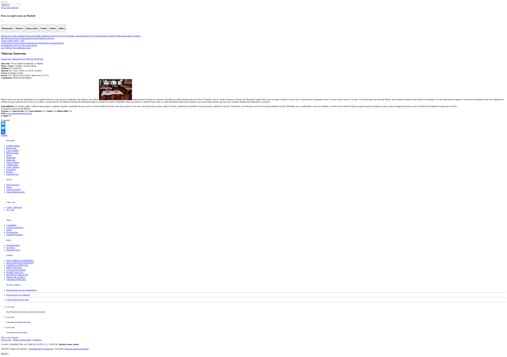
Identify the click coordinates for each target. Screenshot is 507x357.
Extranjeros (11, 169)
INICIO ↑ (5, 354)
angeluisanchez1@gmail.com (41, 349)
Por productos (12, 232)
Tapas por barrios (13, 189)
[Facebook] (253, 124)
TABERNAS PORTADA (17, 265)
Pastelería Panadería (14, 235)
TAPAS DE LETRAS (15, 277)
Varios (9, 230)
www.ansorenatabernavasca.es (19, 113)
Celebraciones (12, 165)
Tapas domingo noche (15, 192)
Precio (9, 155)
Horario (9, 172)
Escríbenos (37, 340)
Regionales (11, 158)
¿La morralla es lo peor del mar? (16, 332)
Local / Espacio (12, 167)
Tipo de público (12, 162)
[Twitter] (253, 128)
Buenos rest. (6, 59)
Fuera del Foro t (13, 185)
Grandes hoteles (13, 245)
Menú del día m (18, 59)
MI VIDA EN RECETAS (17, 275)
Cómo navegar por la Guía (17, 300)
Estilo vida (10, 160)
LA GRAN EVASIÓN (16, 270)
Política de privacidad (22, 340)
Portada (4, 135)
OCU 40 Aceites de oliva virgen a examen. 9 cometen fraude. (25, 312)
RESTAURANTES (35, 59)
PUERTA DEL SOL (15, 272)
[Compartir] (253, 132)
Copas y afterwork (14, 207)
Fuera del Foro (12, 174)
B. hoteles (10, 248)
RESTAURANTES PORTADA (20, 263)
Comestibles (11, 225)
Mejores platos (12, 153)
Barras (9, 187)
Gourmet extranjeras (14, 227)
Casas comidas (12, 150)
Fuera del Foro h (13, 250)
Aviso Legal (6, 340)
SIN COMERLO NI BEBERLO (20, 260)
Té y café (10, 210)
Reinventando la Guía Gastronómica (21, 290)
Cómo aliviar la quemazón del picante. (18, 322)
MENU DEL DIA (14, 268)
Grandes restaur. (13, 146)
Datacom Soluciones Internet (77, 349)
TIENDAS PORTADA (16, 279)
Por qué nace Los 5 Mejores (18, 295)
